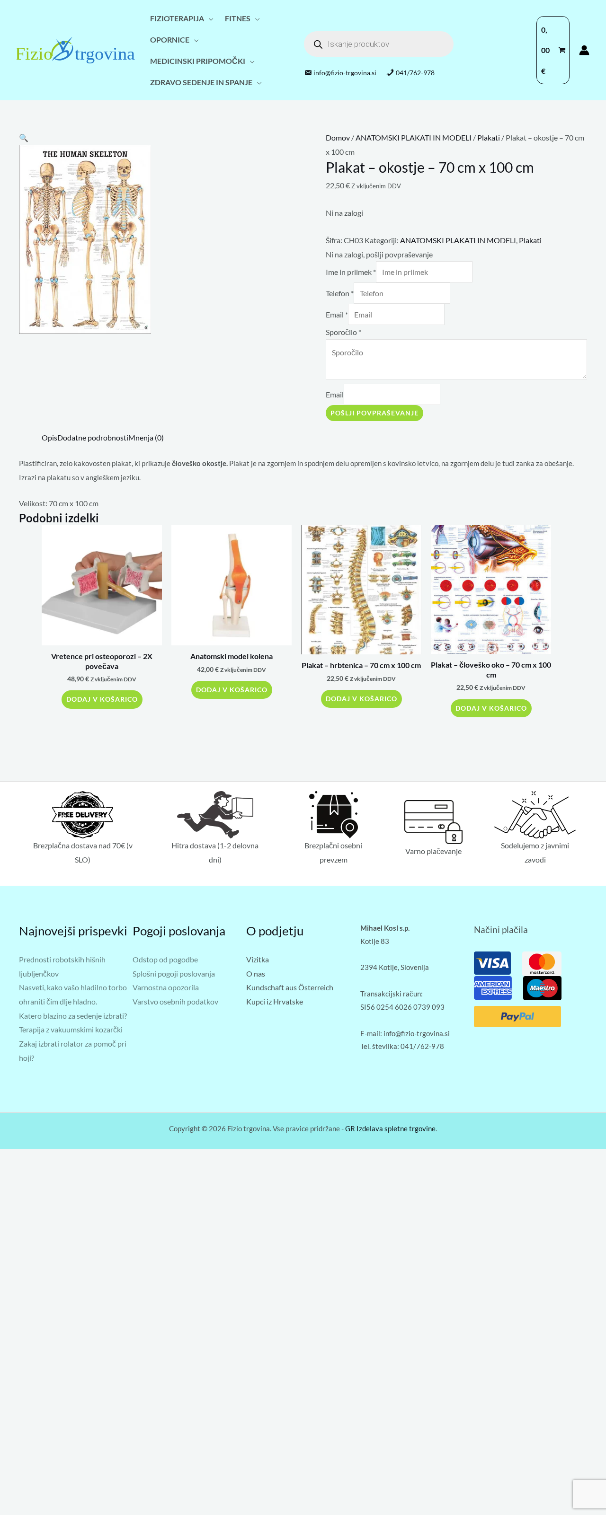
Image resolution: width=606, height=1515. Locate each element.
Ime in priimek (351, 271)
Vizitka (257, 959)
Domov (338, 137)
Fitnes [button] (237, 18)
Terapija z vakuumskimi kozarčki (71, 1029)
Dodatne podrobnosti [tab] (92, 437)
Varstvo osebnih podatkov (175, 1001)
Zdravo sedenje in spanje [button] (201, 82)
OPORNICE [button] (169, 39)
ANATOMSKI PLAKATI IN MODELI (414, 137)
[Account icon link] (584, 50)
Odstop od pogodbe (165, 959)
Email (337, 314)
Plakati (488, 137)
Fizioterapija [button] (177, 18)
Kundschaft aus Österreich (289, 987)
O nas (255, 973)
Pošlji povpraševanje (374, 413)
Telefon (340, 293)
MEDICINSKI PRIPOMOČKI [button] (197, 60)
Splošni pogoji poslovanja (174, 973)
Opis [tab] (49, 437)
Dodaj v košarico (102, 699)
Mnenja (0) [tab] (146, 437)
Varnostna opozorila (166, 987)
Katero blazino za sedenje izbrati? (73, 1015)
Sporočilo (343, 331)
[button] (23, 137)
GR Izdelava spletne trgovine (390, 1128)
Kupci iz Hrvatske (274, 1001)
